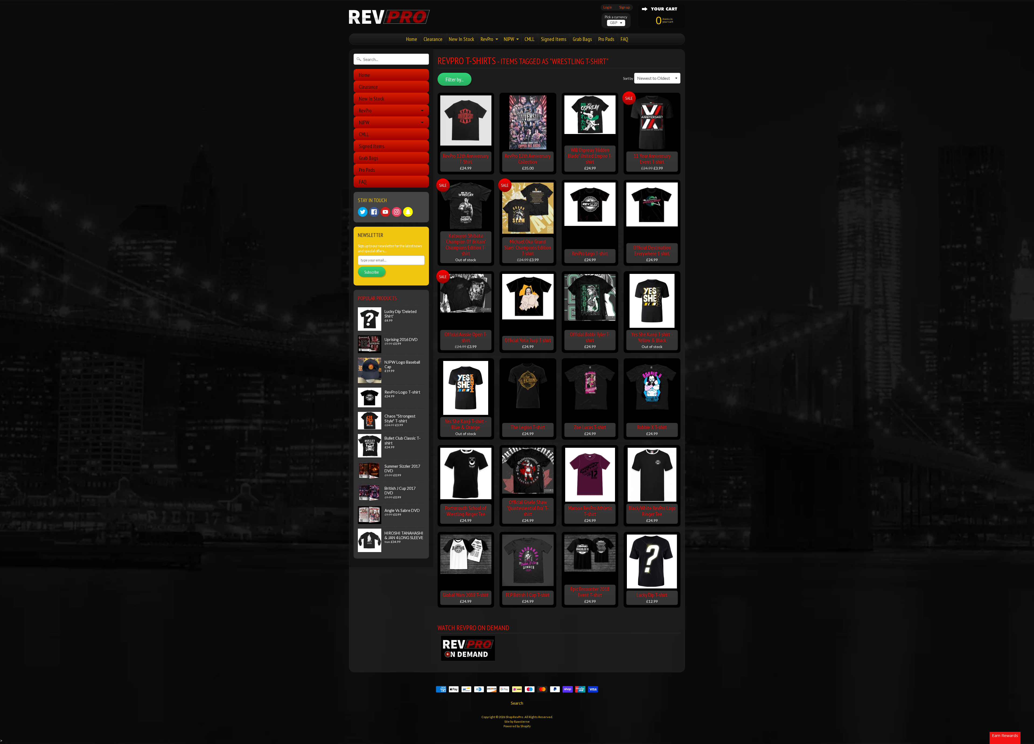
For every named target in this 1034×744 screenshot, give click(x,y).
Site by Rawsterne (517, 721)
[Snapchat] (408, 212)
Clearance (433, 39)
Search (517, 702)
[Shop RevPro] (389, 17)
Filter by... (454, 79)
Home (411, 39)
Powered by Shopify (517, 726)
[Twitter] (363, 212)
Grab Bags (582, 39)
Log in (607, 7)
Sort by (628, 78)
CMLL (530, 39)
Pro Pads (606, 39)
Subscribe (371, 272)
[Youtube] (385, 212)
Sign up (624, 7)
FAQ (624, 39)
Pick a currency (616, 17)
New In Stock (461, 39)
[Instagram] (396, 212)
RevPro (487, 39)
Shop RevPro (514, 717)
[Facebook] (374, 212)
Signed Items (553, 39)
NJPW (509, 39)
